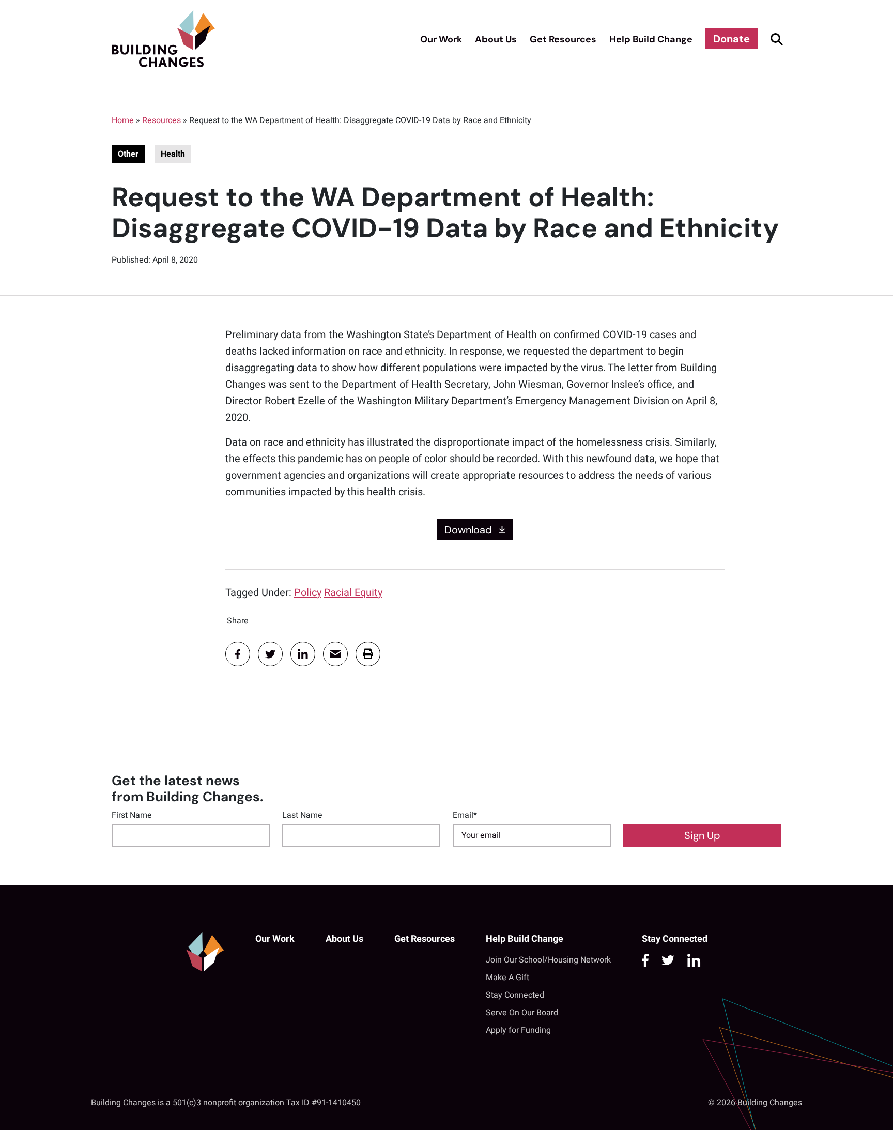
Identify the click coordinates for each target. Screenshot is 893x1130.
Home (123, 120)
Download (468, 529)
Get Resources (563, 39)
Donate (731, 38)
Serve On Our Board (522, 1012)
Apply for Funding (518, 1030)
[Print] (368, 654)
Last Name (302, 815)
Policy (307, 592)
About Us (496, 39)
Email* (465, 815)
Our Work (441, 39)
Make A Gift (507, 977)
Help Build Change (650, 39)
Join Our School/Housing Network (548, 960)
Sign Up (702, 835)
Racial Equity (353, 592)
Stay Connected (515, 995)
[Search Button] (775, 38)
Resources (161, 120)
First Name (132, 815)
